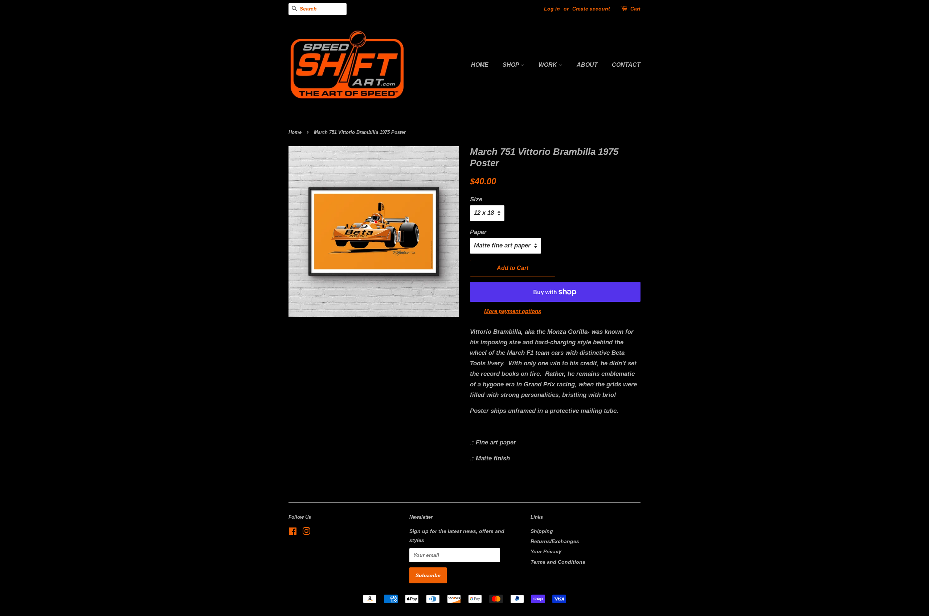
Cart (635, 9)
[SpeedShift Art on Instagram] (306, 532)
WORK (548, 65)
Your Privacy (546, 551)
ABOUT (587, 65)
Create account (591, 9)
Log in (552, 9)
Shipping (542, 531)
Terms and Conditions (558, 562)
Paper (478, 232)
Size (476, 199)
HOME (479, 65)
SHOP (511, 65)
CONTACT (626, 65)
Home (295, 132)
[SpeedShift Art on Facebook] (292, 532)
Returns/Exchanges (555, 541)
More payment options (512, 311)
